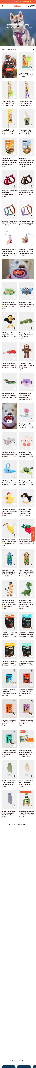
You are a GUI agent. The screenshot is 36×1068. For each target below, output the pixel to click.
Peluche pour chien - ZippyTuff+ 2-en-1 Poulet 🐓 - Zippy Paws (9, 511)
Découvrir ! (18, 272)
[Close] (33, 529)
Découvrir (9, 69)
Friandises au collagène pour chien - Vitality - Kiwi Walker (9, 634)
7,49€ (3, 166)
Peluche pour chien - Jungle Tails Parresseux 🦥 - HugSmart (26, 365)
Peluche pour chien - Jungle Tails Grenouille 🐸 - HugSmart (9, 304)
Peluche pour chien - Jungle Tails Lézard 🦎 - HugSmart (9, 365)
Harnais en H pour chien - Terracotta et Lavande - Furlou (26, 223)
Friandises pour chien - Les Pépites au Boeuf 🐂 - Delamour (26, 691)
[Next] (34, 2)
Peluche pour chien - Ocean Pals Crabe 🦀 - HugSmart (26, 454)
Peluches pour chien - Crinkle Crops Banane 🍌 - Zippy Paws (9, 541)
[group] (18, 2)
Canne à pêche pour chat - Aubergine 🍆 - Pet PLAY (25, 103)
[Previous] (2, 2)
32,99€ (7, 225)
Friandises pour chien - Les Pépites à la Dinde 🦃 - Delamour (9, 722)
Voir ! (9, 421)
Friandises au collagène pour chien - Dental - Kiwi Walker (26, 663)
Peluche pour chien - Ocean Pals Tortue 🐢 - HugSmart (26, 483)
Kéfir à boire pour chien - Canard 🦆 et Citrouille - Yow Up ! (26, 813)
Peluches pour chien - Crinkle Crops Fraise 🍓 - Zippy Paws (26, 541)
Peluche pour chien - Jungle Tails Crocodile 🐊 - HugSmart (26, 334)
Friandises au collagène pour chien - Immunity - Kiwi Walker (26, 634)
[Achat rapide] (14, 185)
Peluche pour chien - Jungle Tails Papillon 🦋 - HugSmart (26, 304)
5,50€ (14, 636)
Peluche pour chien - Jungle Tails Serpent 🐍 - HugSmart (9, 395)
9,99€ (30, 399)
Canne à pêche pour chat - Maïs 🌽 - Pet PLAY (8, 103)
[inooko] (18, 6)
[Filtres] (33, 49)
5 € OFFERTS (33, 535)
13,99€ (14, 255)
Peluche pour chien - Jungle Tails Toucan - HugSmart (8, 334)
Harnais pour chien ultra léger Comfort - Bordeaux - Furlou (9, 192)
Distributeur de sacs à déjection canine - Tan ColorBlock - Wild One (26, 251)
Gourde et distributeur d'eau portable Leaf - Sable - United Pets (26, 782)
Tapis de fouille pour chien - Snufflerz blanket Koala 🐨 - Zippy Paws (9, 572)
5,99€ (6, 695)
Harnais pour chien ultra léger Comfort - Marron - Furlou (26, 192)
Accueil (3, 49)
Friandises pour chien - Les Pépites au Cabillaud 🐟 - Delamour (9, 691)
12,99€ (11, 105)
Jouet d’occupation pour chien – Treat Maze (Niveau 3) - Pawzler (26, 752)
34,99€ (4, 196)
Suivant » (24, 824)
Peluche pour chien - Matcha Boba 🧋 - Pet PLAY (25, 132)
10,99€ (24, 77)
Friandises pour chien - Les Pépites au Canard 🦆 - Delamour (9, 752)
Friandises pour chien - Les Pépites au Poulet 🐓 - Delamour (26, 722)
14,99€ (21, 369)
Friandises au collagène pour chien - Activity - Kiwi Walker (9, 663)
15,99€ (7, 576)
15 (19, 824)
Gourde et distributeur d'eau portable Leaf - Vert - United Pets (9, 782)
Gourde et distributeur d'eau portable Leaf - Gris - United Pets (9, 813)
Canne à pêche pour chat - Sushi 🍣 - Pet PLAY (8, 132)
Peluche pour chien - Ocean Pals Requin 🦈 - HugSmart (9, 454)
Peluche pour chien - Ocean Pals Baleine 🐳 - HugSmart (9, 483)
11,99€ (28, 134)
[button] (25, 6)
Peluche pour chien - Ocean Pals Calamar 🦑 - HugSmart (26, 425)
